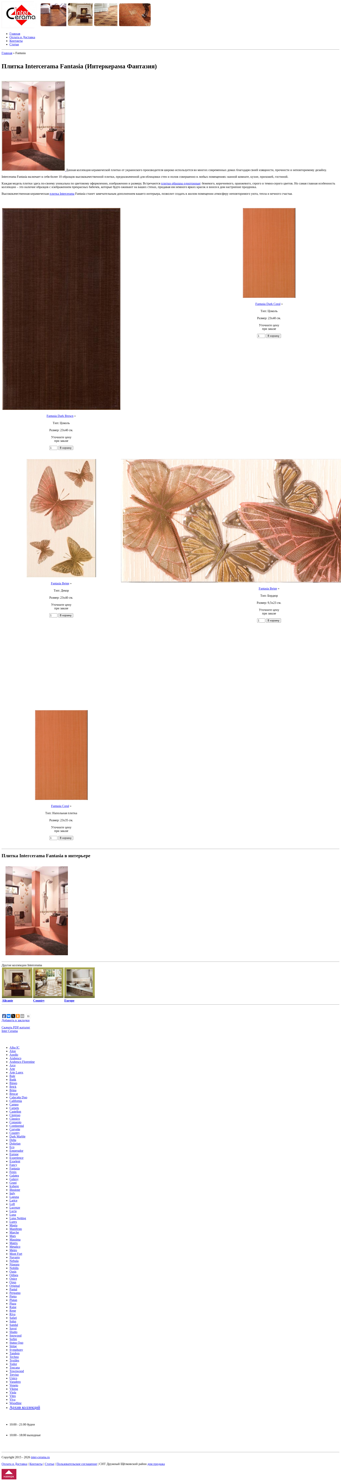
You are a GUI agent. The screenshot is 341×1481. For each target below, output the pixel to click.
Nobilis (14, 1268)
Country (14, 1133)
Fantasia (14, 1168)
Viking (13, 1389)
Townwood (16, 1371)
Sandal (13, 1325)
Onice (13, 1278)
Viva (12, 1399)
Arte (12, 1069)
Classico (14, 1118)
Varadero (15, 1381)
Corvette (14, 1129)
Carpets (14, 1108)
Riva (12, 1314)
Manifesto (15, 1229)
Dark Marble (17, 1136)
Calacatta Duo (18, 1097)
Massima (15, 1239)
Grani (13, 1182)
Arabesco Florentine (22, 1061)
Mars (12, 1236)
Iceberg (14, 1186)
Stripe (13, 1346)
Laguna (14, 1197)
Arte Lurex (16, 1072)
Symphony (16, 1349)
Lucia (13, 1211)
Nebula (14, 1261)
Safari (13, 1317)
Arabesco (15, 1058)
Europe (14, 1154)
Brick (12, 1086)
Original (14, 1285)
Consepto (15, 1122)
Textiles (14, 1360)
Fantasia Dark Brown (60, 416)
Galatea (14, 1175)
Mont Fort (15, 1253)
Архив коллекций (24, 1407)
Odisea (13, 1275)
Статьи (14, 44)
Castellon (15, 1111)
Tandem (14, 1353)
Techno (14, 1357)
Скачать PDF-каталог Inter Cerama (16, 1029)
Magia (13, 1225)
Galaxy (14, 1179)
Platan (13, 1300)
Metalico (14, 1246)
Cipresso (14, 1115)
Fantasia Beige (60, 583)
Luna (12, 1214)
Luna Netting (17, 1218)
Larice (13, 1200)
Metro (13, 1250)
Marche (14, 1232)
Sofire (13, 1339)
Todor (13, 1364)
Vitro (12, 1396)
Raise (12, 1307)
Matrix (13, 1243)
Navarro (14, 1257)
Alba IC (14, 1047)
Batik (12, 1079)
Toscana (14, 1367)
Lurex (13, 1221)
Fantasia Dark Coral (267, 304)
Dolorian (15, 1143)
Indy (12, 1193)
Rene (12, 1310)
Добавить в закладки (16, 1020)
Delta (12, 1140)
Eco (11, 1147)
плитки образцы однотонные (180, 183)
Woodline (15, 1403)
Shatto (13, 1332)
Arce (12, 1065)
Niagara (14, 1264)
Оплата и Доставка (22, 37)
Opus (12, 1282)
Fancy (13, 1165)
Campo (14, 1104)
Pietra (13, 1296)
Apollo (13, 1054)
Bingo (13, 1083)
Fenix (13, 1172)
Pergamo (15, 1293)
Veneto (13, 1385)
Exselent (14, 1161)
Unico (13, 1378)
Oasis (12, 1271)
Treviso (14, 1374)
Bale (12, 1076)
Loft (12, 1204)
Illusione (14, 1189)
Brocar (13, 1093)
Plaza (12, 1303)
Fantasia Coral (60, 806)
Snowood (15, 1335)
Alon (12, 1051)
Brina (12, 1090)
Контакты (16, 40)
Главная (14, 33)
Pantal (13, 1289)
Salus (12, 1321)
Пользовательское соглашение (76, 1464)
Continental (16, 1125)
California (15, 1101)
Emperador (16, 1150)
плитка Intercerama (62, 193)
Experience (16, 1157)
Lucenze (14, 1207)
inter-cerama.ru (40, 1457)
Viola (12, 1392)
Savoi (13, 1328)
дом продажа (156, 1464)
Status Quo (16, 1342)
